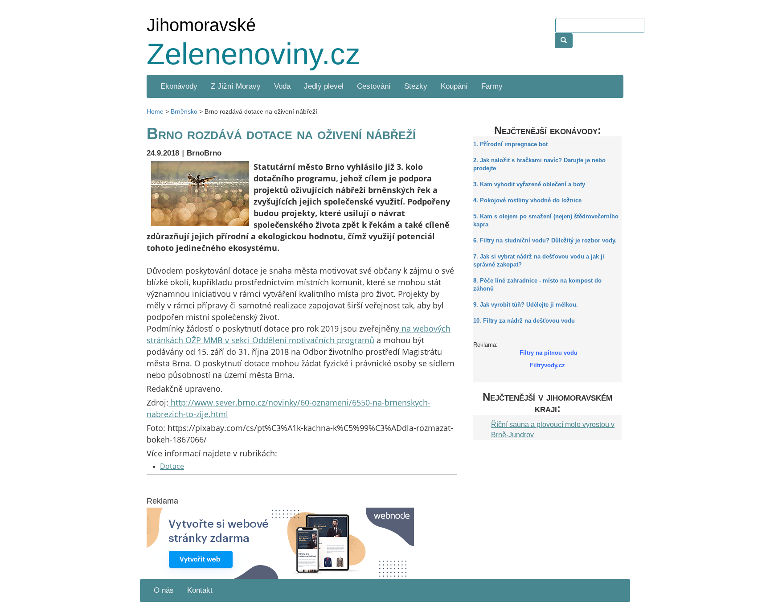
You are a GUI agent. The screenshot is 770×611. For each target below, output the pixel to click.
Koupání (454, 86)
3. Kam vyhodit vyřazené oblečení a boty (529, 184)
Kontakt (200, 590)
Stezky (415, 86)
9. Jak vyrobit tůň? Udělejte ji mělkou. (525, 305)
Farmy (492, 86)
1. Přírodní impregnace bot (510, 144)
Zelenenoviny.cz (253, 53)
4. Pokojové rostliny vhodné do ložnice (527, 200)
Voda (282, 86)
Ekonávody (178, 86)
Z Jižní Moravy (236, 86)
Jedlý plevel (324, 86)
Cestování (374, 86)
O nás (164, 590)
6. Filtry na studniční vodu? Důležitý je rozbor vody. (545, 241)
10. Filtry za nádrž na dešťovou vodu (524, 321)
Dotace (172, 466)
